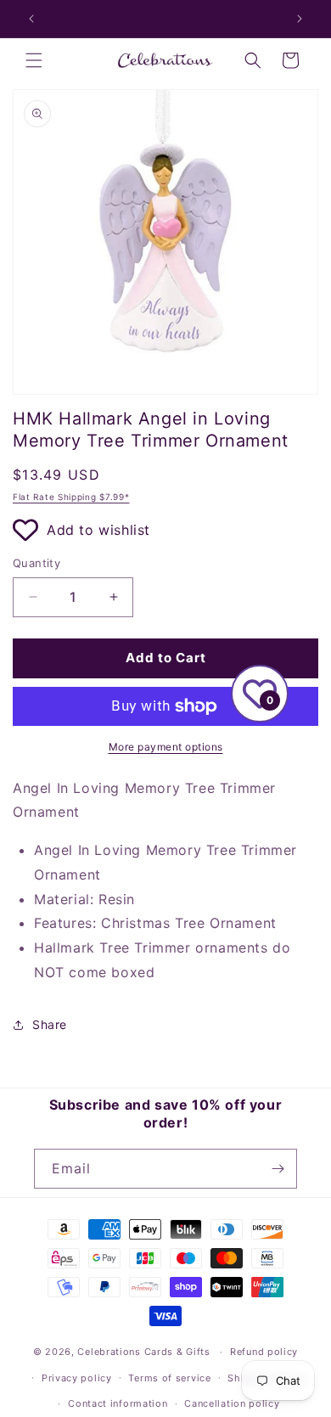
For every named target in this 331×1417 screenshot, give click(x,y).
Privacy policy (77, 1378)
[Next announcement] (299, 18)
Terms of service (169, 1378)
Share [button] (49, 1024)
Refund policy (264, 1352)
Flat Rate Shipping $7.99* (71, 497)
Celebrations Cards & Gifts (143, 1352)
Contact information (117, 1403)
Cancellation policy (231, 1403)
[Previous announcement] (31, 18)
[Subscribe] (277, 1169)
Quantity (36, 563)
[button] (34, 60)
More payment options (166, 746)
